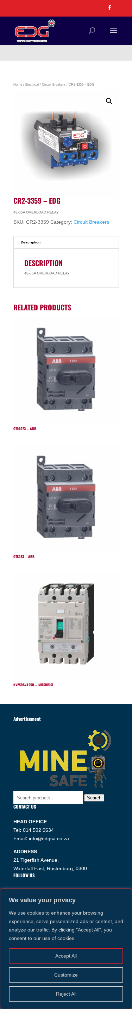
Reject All (66, 994)
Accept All (66, 956)
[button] (109, 101)
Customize (66, 975)
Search (94, 797)
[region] (66, 949)
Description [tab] (30, 242)
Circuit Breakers (53, 84)
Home (17, 84)
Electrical (32, 84)
